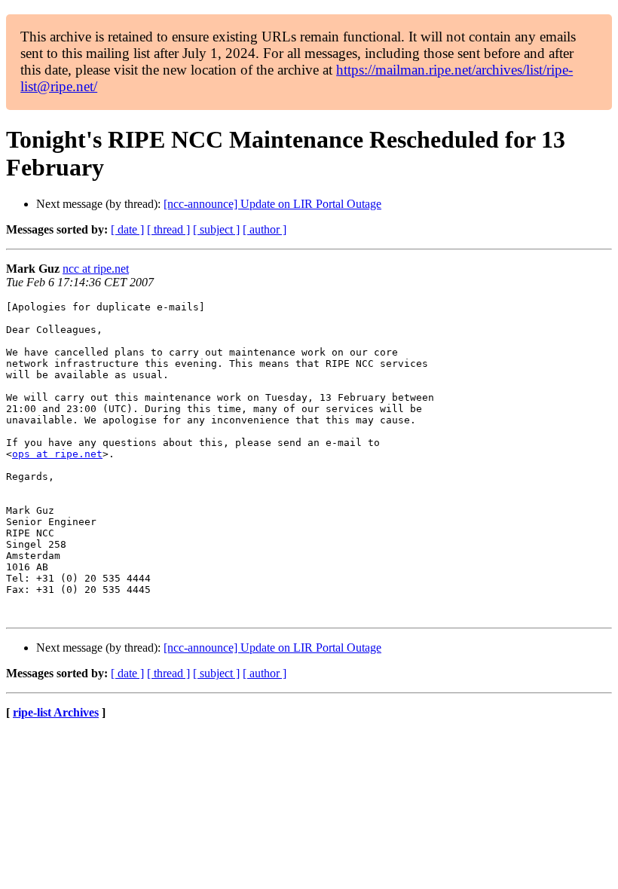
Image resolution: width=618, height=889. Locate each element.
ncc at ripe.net (96, 268)
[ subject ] (216, 229)
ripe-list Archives (56, 712)
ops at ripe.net (57, 454)
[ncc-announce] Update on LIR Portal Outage (272, 203)
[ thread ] (168, 229)
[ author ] (264, 229)
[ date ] (127, 229)
